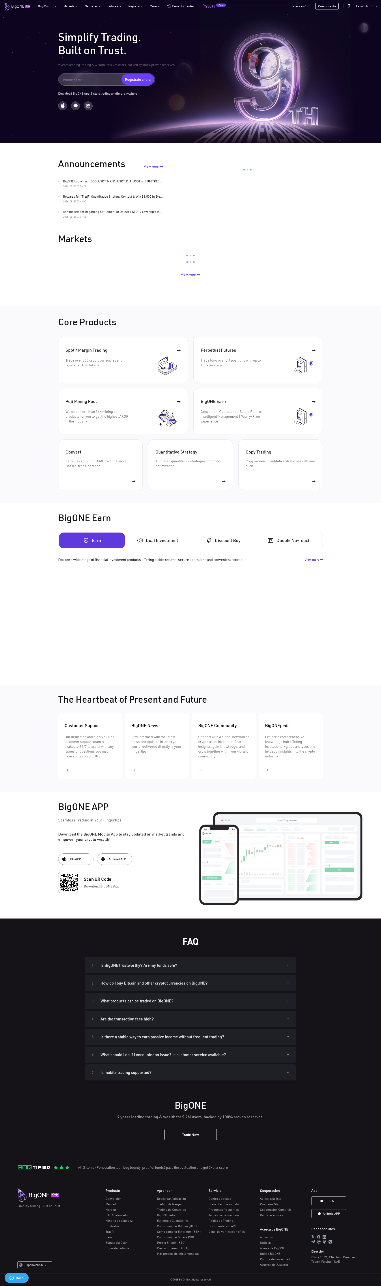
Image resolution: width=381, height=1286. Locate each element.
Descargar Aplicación (171, 1198)
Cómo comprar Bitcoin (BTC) (177, 1226)
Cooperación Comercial (276, 1209)
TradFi (110, 1231)
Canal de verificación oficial (227, 1231)
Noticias (265, 1242)
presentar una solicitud (225, 1204)
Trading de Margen (170, 1204)
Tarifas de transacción (224, 1215)
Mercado (112, 1204)
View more (151, 166)
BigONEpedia (166, 1215)
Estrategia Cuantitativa (173, 1220)
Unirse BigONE (270, 1253)
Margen (111, 1209)
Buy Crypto (47, 6)
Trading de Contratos (171, 1209)
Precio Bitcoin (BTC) (171, 1242)
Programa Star (270, 1204)
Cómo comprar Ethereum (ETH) (179, 1231)
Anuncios (266, 1237)
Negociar (92, 6)
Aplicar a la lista (270, 1198)
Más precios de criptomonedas (178, 1253)
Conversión (113, 1198)
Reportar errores (271, 1215)
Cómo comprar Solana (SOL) (176, 1237)
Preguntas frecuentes (224, 1209)
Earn (109, 1237)
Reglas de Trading (221, 1220)
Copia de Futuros (117, 1248)
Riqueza (135, 6)
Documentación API (222, 1226)
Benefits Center (183, 6)
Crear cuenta (327, 6)
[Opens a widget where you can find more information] (16, 1278)
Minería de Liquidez (119, 1220)
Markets (70, 6)
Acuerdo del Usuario (274, 1264)
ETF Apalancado (117, 1215)
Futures (114, 6)
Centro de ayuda (220, 1198)
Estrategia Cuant (117, 1242)
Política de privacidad (275, 1259)
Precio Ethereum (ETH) (173, 1248)
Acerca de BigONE (272, 1248)
